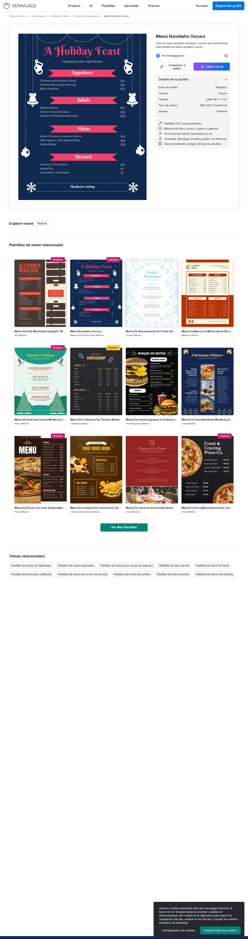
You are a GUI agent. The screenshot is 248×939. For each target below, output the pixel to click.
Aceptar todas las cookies (220, 930)
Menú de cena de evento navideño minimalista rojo (152, 507)
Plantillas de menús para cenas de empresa (127, 565)
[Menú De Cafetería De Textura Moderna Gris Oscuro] (96, 381)
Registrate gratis (228, 6)
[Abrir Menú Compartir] (226, 56)
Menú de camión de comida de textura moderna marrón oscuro (96, 507)
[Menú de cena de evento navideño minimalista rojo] (152, 469)
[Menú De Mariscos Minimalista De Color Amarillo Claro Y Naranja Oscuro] (208, 293)
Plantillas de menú (60, 16)
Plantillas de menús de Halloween (31, 565)
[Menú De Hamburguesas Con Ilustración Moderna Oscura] (152, 381)
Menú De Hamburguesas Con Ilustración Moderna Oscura (152, 419)
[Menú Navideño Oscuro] (96, 293)
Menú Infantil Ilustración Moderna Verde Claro (41, 419)
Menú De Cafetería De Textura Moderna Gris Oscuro (96, 419)
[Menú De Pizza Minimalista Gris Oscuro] (208, 469)
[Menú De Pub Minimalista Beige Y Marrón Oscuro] (41, 293)
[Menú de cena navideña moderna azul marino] (208, 381)
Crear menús (38, 16)
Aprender (131, 6)
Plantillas (108, 6)
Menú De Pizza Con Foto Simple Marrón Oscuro (41, 507)
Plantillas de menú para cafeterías (31, 574)
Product (74, 6)
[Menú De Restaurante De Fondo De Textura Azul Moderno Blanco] (152, 293)
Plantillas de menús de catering (214, 574)
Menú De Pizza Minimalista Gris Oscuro (208, 507)
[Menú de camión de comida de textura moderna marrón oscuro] (96, 469)
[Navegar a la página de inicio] (20, 6)
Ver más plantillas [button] (124, 527)
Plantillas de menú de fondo (212, 565)
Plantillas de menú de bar (174, 565)
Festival (42, 223)
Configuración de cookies (178, 930)
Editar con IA (214, 66)
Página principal (17, 16)
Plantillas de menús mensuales (76, 565)
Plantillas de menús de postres (132, 574)
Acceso (202, 6)
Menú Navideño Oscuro (86, 331)
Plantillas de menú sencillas (173, 574)
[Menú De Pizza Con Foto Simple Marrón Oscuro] (41, 469)
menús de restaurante (87, 16)
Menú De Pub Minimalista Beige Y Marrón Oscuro (41, 331)
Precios (154, 6)
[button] (174, 67)
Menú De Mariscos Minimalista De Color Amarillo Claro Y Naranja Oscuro (208, 331)
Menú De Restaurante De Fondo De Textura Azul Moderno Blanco (152, 331)
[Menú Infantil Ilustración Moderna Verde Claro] (41, 381)
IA (91, 6)
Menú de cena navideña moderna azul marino (208, 419)
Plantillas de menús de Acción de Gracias (82, 574)
